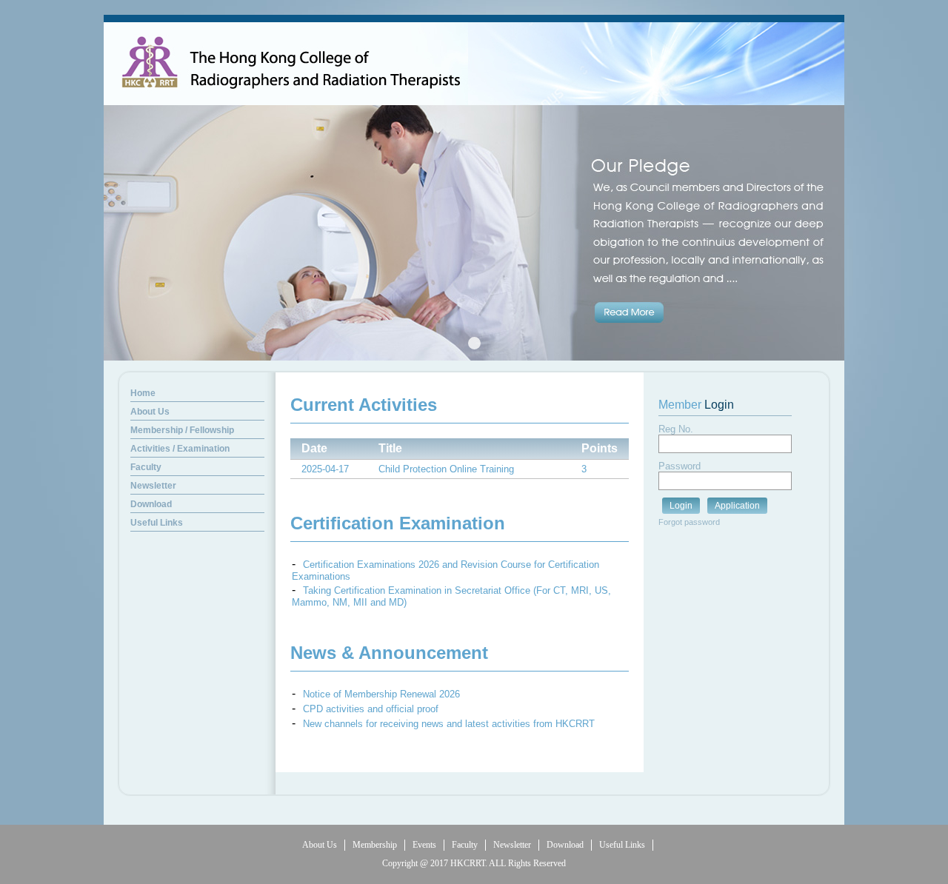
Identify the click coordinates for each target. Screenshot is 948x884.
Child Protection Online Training (446, 469)
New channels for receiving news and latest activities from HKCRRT (449, 723)
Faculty (465, 845)
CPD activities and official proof (370, 708)
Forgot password (689, 522)
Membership (375, 845)
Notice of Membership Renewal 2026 (381, 694)
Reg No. (675, 429)
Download (565, 845)
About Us (319, 845)
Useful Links (622, 845)
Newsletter (512, 845)
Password (679, 466)
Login (681, 505)
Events (424, 845)
